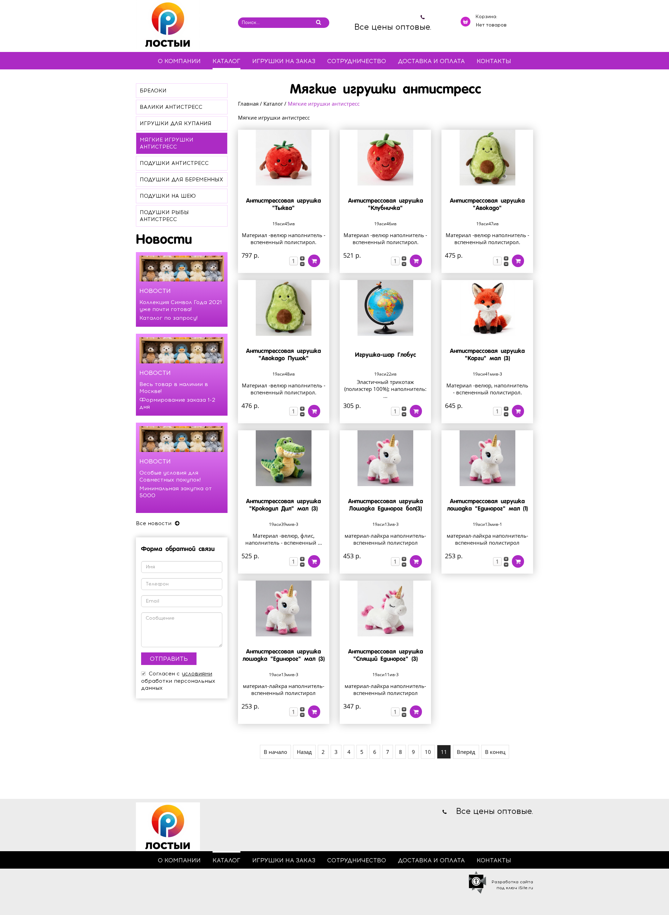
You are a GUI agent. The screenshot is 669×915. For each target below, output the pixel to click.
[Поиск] (318, 22)
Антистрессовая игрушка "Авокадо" (487, 204)
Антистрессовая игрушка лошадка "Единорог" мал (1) (487, 505)
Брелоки (153, 91)
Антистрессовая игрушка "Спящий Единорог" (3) (385, 655)
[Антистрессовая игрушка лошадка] (487, 458)
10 (428, 751)
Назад (304, 751)
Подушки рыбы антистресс (164, 215)
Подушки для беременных (181, 179)
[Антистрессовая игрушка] (283, 158)
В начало (275, 751)
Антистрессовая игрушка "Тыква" (283, 204)
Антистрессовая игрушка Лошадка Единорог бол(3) (385, 505)
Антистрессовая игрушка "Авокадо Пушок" (283, 355)
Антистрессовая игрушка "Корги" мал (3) (487, 355)
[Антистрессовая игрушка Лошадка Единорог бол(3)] (385, 458)
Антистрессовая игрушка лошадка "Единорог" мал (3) (284, 655)
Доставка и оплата (431, 61)
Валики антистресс (171, 107)
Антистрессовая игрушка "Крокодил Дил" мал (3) (283, 505)
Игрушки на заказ (283, 61)
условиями (197, 674)
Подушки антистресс (174, 163)
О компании (179, 61)
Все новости (154, 523)
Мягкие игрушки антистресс (166, 143)
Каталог (226, 61)
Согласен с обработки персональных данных (178, 681)
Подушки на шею (168, 196)
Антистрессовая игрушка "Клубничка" (385, 204)
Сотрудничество (356, 61)
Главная (248, 103)
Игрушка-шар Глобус (385, 355)
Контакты (494, 61)
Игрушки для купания (176, 123)
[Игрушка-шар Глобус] (385, 308)
